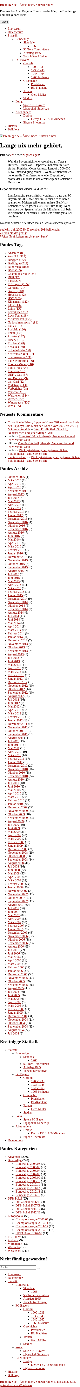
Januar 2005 (15, 1012)
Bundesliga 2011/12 (28, 1188)
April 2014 (14, 626)
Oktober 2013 (16, 647)
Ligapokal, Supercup (36, 108)
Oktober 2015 (16, 563)
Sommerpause (20, 357)
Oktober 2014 (16, 605)
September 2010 (18, 776)
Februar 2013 (16, 675)
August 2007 (16, 904)
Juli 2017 (13, 497)
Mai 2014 (14, 623)
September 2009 (18, 817)
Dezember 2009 (17, 807)
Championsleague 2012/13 (32, 1229)
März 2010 (14, 797)
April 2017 (14, 504)
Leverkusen (18, 312)
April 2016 (14, 543)
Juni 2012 (14, 703)
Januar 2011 (15, 762)
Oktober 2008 (16, 856)
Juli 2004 (13, 1033)
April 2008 (14, 877)
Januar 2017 (15, 515)
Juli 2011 (13, 741)
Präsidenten (38, 84)
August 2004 (16, 1030)
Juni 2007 (14, 911)
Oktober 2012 (16, 689)
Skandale (29, 42)
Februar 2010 (16, 800)
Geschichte (30, 80)
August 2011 (15, 737)
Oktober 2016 (16, 525)
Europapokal (15, 1216)
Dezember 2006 (17, 932)
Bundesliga (22, 39)
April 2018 (14, 487)
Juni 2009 (14, 828)
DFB (14, 277)
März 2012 (14, 713)
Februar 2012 (16, 717)
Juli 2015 (13, 574)
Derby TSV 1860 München (48, 119)
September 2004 (18, 1026)
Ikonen (27, 91)
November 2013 (18, 643)
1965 (34, 46)
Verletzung (18, 385)
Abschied (16, 253)
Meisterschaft (19, 319)
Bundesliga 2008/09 (28, 1177)
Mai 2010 (14, 790)
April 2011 (14, 751)
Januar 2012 (15, 720)
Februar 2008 (16, 884)
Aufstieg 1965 (32, 52)
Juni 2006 (14, 953)
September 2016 (18, 529)
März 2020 (14, 480)
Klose (15, 305)
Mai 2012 (14, 706)
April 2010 (14, 793)
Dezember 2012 (17, 682)
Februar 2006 (16, 967)
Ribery (15, 339)
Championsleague (22, 273)
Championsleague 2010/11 (32, 1222)
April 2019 (14, 483)
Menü (5, 21)
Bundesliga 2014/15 (28, 1195)
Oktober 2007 (16, 897)
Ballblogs (13, 129)
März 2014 (14, 630)
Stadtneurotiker (17, 457)
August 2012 (16, 696)
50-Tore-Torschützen (36, 49)
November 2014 (18, 602)
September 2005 (18, 984)
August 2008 (16, 863)
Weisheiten (18, 395)
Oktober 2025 (16, 477)
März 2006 (14, 964)
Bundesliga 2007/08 (28, 1174)
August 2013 (16, 654)
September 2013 (18, 650)
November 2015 (18, 560)
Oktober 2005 (16, 981)
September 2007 (18, 901)
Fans (14, 280)
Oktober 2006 (16, 939)
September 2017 (18, 490)
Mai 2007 (14, 915)
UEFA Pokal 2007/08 (29, 1233)
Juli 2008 (13, 866)
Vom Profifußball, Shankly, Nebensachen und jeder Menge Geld (38, 431)
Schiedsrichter (19, 350)
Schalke (16, 346)
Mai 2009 (14, 831)
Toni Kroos (18, 367)
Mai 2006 (14, 957)
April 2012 (14, 710)
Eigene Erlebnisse (34, 122)
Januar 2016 (15, 553)
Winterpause (19, 402)
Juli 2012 (13, 699)
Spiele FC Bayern (34, 105)
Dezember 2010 (17, 765)
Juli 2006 (13, 950)
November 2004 (18, 1019)
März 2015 (14, 588)
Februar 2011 (16, 758)
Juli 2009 (13, 824)
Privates (16, 336)
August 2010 (16, 779)
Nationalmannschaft (23, 322)
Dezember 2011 (17, 723)
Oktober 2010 (16, 772)
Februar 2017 (16, 511)
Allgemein (53, 229)
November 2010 (18, 769)
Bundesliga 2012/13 (28, 1191)
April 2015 (14, 584)
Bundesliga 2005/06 (28, 1167)
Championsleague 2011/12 (32, 1226)
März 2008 (14, 880)
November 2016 (18, 522)
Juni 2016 (14, 536)
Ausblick (17, 256)
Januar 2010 (15, 803)
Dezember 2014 (17, 598)
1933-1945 (37, 70)
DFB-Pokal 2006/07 (28, 1202)
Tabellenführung (21, 360)
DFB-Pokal (15, 1198)
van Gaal (17, 381)
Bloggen (17, 259)
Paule (15, 326)
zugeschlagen (31, 155)
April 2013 (14, 668)
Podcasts (13, 1240)
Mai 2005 (14, 998)
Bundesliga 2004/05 (28, 1163)
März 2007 (14, 922)
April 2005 (14, 1002)
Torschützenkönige (35, 56)
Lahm (15, 308)
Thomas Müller (21, 364)
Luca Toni (18, 315)
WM (14, 406)
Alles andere (23, 112)
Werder (16, 399)
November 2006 (18, 936)
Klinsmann (18, 301)
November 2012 (18, 685)
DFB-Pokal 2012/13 (28, 1212)
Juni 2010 (14, 786)
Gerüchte (17, 287)
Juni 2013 (14, 661)
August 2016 (16, 532)
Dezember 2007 (17, 890)
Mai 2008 (14, 873)
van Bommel (18, 378)
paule (3, 229)
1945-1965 (37, 73)
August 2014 (16, 612)
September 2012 (18, 692)
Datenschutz (15, 32)
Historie (12, 126)
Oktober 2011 (16, 730)
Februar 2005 (16, 1009)
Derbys (27, 115)
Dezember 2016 (17, 518)
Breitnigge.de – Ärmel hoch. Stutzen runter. (26, 4)
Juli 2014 (13, 616)
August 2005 (16, 988)
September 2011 (18, 734)
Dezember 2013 (17, 640)
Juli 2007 (13, 908)
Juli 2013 (13, 657)
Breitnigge (18, 263)
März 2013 (14, 671)
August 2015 (16, 570)
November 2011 (18, 727)
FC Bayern (22, 59)
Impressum (14, 28)
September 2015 (18, 567)
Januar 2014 (15, 637)
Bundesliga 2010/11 (28, 1184)
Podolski (17, 329)
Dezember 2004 (17, 1016)
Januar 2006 (15, 970)
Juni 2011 (14, 744)
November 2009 (18, 810)
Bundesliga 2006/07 (28, 1170)
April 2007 (14, 918)
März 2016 (14, 546)
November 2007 (18, 894)
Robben (16, 343)
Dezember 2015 (17, 557)
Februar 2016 (16, 550)
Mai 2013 (14, 664)
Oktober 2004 (16, 1023)
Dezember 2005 (17, 974)
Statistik (12, 35)
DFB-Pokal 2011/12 (28, 1209)
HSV (15, 298)
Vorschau (17, 392)
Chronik (28, 63)
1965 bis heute (40, 77)
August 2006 (16, 946)
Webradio (14, 1247)
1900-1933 (37, 66)
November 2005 (18, 977)
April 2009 (14, 835)
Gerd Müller (38, 94)
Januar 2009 (15, 845)
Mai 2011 (13, 748)
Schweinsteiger (21, 353)
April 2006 (14, 960)
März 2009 (14, 838)
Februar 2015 (16, 591)
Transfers (17, 371)
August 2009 (16, 821)
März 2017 (14, 508)
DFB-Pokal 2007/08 (28, 1205)
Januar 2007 (15, 929)
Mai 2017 (14, 501)
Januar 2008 (15, 887)
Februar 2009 (16, 842)
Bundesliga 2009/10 (28, 1181)
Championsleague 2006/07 (32, 1219)
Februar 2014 (16, 633)
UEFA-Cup (18, 374)
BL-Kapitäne (39, 87)
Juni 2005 (14, 995)
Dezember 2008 (17, 849)
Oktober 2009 (16, 814)
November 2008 (18, 852)
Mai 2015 (14, 581)
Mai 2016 (14, 539)
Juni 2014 (14, 619)
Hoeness (17, 294)
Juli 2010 (13, 783)
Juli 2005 (13, 991)
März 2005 (14, 1005)
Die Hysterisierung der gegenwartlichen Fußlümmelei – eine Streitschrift (38, 452)
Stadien (27, 98)
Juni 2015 (14, 577)
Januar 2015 (15, 595)
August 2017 (16, 494)
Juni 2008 (14, 870)
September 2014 (18, 609)
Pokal (19, 101)
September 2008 (18, 859)
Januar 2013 (15, 678)
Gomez (16, 291)
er (11, 155)
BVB (15, 270)
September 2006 (18, 943)
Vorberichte (18, 388)
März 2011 (14, 755)
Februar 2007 (16, 925)
